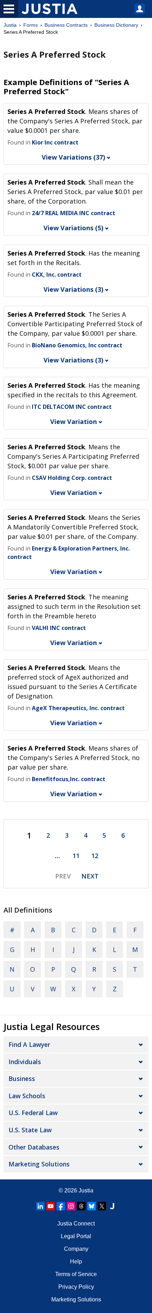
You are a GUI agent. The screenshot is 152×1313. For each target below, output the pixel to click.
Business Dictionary (116, 25)
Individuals (24, 1061)
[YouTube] (50, 1206)
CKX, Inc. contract (57, 274)
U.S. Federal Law (33, 1112)
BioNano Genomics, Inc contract (77, 345)
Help (76, 1261)
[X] (102, 1206)
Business (21, 1078)
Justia (10, 25)
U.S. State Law (30, 1130)
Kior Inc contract (55, 142)
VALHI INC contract (59, 628)
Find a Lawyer (29, 1044)
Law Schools (26, 1096)
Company (76, 1249)
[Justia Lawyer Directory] (112, 1206)
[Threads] (81, 1206)
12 (94, 855)
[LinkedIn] (40, 1206)
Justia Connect (76, 1224)
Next (90, 876)
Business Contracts (66, 25)
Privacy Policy (76, 1287)
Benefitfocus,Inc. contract (68, 779)
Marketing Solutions (39, 1164)
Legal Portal (76, 1236)
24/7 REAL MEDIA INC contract (73, 213)
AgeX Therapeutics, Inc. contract (78, 708)
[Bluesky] (91, 1206)
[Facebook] (61, 1206)
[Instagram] (71, 1206)
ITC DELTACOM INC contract (72, 407)
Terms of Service (76, 1274)
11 (76, 855)
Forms (30, 25)
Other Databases (33, 1147)
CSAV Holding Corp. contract (72, 478)
